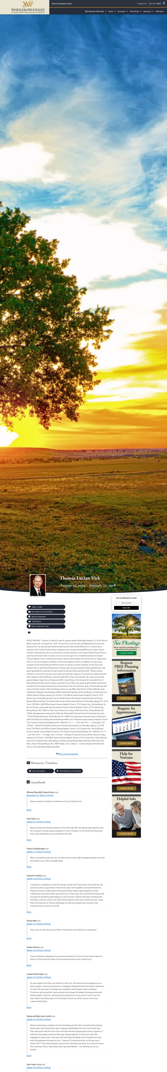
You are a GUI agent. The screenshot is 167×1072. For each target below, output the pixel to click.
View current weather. (68, 754)
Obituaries (160, 11)
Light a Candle (37, 607)
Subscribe (126, 608)
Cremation (121, 11)
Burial (111, 11)
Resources (147, 11)
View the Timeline (38, 771)
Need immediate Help (62, 3)
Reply (29, 810)
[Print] (29, 632)
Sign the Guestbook (38, 617)
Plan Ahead (134, 11)
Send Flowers (36, 621)
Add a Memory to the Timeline (42, 612)
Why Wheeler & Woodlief (94, 11)
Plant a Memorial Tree (40, 626)
